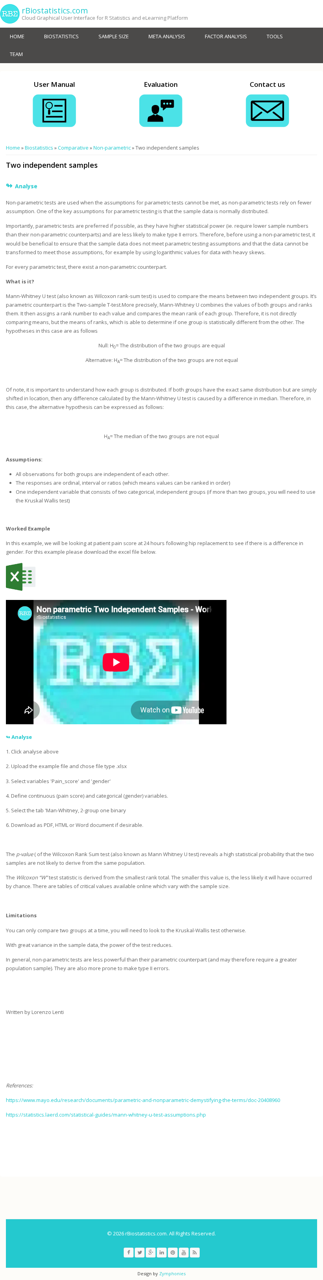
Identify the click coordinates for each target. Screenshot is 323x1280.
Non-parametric (112, 147)
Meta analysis (167, 36)
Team (16, 54)
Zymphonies (172, 1273)
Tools (275, 36)
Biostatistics (61, 36)
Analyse (21, 736)
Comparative (73, 147)
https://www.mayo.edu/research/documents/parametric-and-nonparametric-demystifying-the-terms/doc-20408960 (143, 1100)
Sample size (113, 36)
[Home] (10, 14)
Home (17, 36)
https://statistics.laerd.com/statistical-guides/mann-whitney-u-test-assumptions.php (106, 1114)
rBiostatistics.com (55, 10)
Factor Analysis (226, 36)
